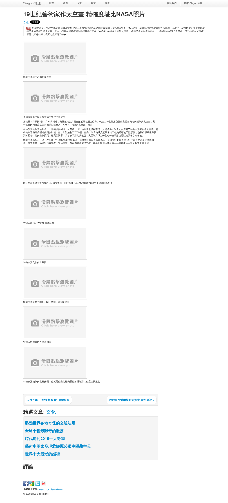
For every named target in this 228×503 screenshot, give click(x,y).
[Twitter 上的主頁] (37, 483)
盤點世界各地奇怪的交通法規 (50, 423)
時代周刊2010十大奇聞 (45, 438)
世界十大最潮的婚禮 (42, 454)
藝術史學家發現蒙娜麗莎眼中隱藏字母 (58, 446)
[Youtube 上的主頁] (43, 483)
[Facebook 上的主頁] (26, 483)
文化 (26, 22)
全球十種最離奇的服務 (44, 430)
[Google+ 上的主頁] (31, 483)
